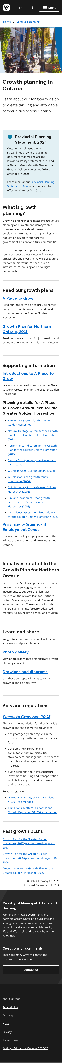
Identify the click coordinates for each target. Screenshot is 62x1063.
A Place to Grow (18, 298)
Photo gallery (16, 652)
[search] (31, 8)
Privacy (7, 1032)
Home (7, 21)
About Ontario (12, 999)
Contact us (31, 970)
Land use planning (28, 21)
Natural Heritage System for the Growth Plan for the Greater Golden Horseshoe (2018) (33, 435)
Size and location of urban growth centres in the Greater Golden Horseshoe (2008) (29, 502)
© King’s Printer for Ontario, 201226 (25, 1048)
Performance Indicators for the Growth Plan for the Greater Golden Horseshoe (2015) (32, 450)
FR (20, 8)
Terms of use (11, 1040)
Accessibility (10, 1007)
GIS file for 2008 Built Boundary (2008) (31, 471)
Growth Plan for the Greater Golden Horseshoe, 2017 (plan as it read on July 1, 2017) (29, 843)
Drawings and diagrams (25, 671)
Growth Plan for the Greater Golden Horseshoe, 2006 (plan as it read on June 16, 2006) (30, 858)
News (6, 1023)
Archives (8, 1015)
